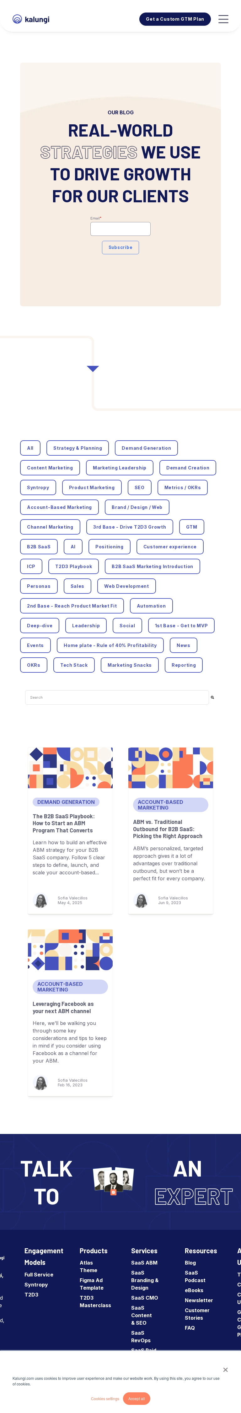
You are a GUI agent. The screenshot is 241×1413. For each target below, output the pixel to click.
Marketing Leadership (120, 467)
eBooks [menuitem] (194, 1290)
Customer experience (170, 546)
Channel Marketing (50, 527)
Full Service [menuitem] (38, 1274)
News (183, 645)
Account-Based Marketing (59, 507)
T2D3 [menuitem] (31, 1294)
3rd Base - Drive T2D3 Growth (129, 527)
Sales (78, 586)
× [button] (225, 1367)
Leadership (86, 625)
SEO (140, 487)
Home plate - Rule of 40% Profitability (110, 645)
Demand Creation (188, 467)
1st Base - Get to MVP (181, 625)
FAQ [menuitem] (190, 1328)
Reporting (184, 665)
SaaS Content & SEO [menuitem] (141, 1315)
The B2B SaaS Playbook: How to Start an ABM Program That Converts (64, 823)
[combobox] (117, 697)
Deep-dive (39, 625)
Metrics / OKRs (182, 487)
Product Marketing (92, 487)
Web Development (126, 586)
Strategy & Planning (77, 448)
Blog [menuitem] (190, 1263)
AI (73, 546)
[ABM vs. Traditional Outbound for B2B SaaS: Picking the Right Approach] (170, 768)
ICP (31, 566)
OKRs (33, 665)
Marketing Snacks (130, 665)
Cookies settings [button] (105, 1398)
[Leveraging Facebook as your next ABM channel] (70, 949)
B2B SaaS (39, 546)
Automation (151, 605)
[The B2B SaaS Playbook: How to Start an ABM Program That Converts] (70, 768)
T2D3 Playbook (73, 566)
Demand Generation (146, 448)
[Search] (212, 697)
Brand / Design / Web (137, 507)
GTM (191, 527)
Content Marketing (50, 467)
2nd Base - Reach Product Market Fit (72, 605)
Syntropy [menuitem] (36, 1284)
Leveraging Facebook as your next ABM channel (63, 1007)
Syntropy (38, 487)
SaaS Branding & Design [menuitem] (144, 1280)
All (30, 448)
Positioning (109, 546)
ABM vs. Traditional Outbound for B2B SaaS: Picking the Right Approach (167, 828)
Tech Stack (74, 665)
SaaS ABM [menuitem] (144, 1263)
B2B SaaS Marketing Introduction (152, 566)
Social (127, 625)
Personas (39, 586)
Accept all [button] (136, 1398)
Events (35, 645)
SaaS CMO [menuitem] (144, 1298)
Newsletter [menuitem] (199, 1300)
